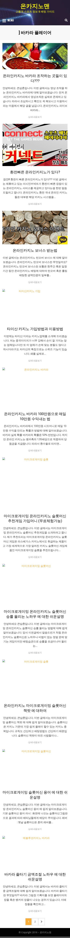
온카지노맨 (35, 6)
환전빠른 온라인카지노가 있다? (35, 172)
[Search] (65, 20)
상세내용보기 (35, 116)
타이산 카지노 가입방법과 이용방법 (35, 329)
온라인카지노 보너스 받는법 (35, 250)
